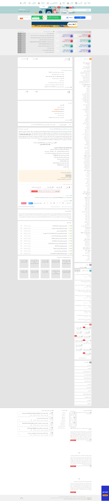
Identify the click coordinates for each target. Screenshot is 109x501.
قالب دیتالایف (87, 216)
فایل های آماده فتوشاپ (85, 255)
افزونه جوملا (87, 160)
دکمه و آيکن (87, 183)
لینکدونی (87, 128)
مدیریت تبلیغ (87, 131)
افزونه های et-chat (86, 161)
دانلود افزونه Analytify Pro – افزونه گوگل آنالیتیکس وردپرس (83, 306)
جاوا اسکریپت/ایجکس (86, 109)
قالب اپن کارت (87, 210)
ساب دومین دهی (86, 122)
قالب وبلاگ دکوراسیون (66, 272)
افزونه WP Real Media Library (32, 214)
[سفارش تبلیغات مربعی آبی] (35, 58)
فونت (88, 256)
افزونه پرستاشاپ (86, 167)
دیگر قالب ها (87, 198)
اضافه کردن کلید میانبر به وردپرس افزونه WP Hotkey (59, 238)
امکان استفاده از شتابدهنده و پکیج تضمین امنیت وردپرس (54, 84)
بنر (88, 254)
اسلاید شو (87, 172)
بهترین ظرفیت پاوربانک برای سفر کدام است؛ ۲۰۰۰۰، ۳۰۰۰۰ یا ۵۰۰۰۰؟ (42, 35)
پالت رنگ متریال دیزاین (61, 426)
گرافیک (89, 250)
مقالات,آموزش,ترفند (87, 232)
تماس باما (63, 415)
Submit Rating (68, 175)
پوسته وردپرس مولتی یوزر (85, 225)
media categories (34, 213)
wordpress (51, 214)
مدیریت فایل (87, 135)
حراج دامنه (89, 400)
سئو (88, 236)
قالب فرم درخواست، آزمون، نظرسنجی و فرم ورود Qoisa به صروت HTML (83, 311)
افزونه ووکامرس (86, 165)
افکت (88, 173)
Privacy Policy (78, 496)
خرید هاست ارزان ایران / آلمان (67, 70)
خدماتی (88, 116)
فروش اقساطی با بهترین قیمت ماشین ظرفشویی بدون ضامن (38, 433)
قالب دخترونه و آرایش (55, 262)
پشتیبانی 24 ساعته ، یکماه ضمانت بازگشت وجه (56, 82)
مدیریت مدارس (86, 136)
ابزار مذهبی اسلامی (86, 80)
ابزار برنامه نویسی (86, 240)
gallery (26, 213)
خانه (70, 124)
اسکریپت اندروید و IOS (85, 94)
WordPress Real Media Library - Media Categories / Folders (62, 214)
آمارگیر (88, 89)
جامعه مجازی (87, 108)
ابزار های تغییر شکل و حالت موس (84, 82)
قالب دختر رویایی (24, 262)
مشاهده (21, 18)
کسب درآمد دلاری (88, 381)
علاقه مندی (87, 124)
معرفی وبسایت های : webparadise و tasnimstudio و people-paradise (42, 42)
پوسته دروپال (87, 224)
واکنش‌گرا (69, 218)
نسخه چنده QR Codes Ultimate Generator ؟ (46, 44)
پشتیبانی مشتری (86, 148)
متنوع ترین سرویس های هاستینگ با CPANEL (56, 72)
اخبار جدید (89, 384)
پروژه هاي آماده (87, 247)
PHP (88, 65)
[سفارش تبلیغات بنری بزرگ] (67, 58)
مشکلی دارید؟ (49, 187)
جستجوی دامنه (87, 110)
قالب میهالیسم (87, 218)
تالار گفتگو (87, 107)
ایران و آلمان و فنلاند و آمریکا (59, 113)
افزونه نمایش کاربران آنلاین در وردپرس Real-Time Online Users (58, 243)
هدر (88, 257)
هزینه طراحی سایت (87, 374)
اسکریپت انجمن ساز (50, 33)
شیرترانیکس (87, 168)
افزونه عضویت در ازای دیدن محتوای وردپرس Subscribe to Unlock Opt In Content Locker (83, 291)
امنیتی (88, 103)
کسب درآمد (87, 151)
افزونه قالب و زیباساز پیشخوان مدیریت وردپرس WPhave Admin (83, 286)
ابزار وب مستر (87, 241)
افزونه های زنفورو (86, 162)
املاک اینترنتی (87, 102)
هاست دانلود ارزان (88, 397)
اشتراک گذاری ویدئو (86, 101)
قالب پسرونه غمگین (34, 272)
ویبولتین (88, 223)
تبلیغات (64, 412)
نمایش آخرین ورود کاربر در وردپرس (62, 230)
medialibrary (68, 213)
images (28, 213)
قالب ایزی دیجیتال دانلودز (85, 211)
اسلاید (88, 171)
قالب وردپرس (87, 221)
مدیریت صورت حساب (85, 134)
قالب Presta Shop (86, 205)
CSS (88, 87)
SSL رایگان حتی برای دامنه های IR (58, 78)
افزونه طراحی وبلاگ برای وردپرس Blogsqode (60, 248)
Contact (71, 496)
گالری (88, 190)
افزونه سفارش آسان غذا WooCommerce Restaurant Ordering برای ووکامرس (35, 413)
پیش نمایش (58, 187)
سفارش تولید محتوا (87, 378)
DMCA (74, 496)
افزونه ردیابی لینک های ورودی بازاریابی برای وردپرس (59, 228)
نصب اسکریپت (62, 423)
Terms (81, 496)
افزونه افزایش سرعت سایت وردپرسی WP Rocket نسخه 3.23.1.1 (83, 296)
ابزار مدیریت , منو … (86, 79)
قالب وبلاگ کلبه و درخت (56, 273)
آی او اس (87, 194)
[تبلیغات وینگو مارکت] (83, 267)
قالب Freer (87, 202)
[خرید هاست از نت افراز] (67, 59)
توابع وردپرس (63, 421)
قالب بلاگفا (87, 228)
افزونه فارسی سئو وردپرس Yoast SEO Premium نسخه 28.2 (83, 301)
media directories (44, 213)
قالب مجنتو (87, 217)
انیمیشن (88, 176)
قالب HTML (87, 203)
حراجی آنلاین (87, 111)
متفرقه (88, 186)
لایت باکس (87, 185)
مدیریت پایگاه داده (86, 137)
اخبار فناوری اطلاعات (87, 84)
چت (88, 149)
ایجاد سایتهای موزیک (86, 104)
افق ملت (89, 368)
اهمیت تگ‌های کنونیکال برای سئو (48, 50)
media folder (55, 213)
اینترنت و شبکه (87, 243)
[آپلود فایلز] (76, 19)
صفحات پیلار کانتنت (50, 48)
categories (20, 213)
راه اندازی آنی (62, 80)
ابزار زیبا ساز (87, 74)
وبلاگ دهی (87, 143)
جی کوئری (88, 170)
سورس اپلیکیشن (87, 193)
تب (88, 177)
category (23, 213)
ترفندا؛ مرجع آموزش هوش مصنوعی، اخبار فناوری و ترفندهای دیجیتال (42, 37)
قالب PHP (87, 204)
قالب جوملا (87, 215)
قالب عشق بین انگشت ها (66, 263)
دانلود (67, 187)
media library (63, 213)
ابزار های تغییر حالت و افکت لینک (84, 81)
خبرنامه (88, 114)
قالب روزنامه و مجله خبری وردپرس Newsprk (84, 319)
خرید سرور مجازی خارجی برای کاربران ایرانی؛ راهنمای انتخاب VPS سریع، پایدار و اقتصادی (83, 281)
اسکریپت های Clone (86, 95)
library (31, 213)
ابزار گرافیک (87, 242)
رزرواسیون (87, 121)
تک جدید (89, 390)
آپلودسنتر (87, 90)
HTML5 (87, 88)
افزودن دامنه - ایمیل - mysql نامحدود (58, 74)
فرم (88, 184)
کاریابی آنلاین (87, 150)
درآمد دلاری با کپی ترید (87, 371)
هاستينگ (87, 142)
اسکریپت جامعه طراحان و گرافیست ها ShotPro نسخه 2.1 (58, 253)
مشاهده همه (59, 31)
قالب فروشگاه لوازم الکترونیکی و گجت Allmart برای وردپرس (83, 275)
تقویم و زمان (87, 178)
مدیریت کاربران (86, 138)
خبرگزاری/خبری (86, 115)
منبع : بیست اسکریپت (35, 187)
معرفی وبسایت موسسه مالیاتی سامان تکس (46, 39)
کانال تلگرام (31, 203)
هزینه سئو (89, 365)
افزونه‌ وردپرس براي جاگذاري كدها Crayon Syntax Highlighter (37, 428)
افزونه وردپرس (62, 124)
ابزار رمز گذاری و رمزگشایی (85, 73)
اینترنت (88, 69)
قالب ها (89, 197)
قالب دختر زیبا (45, 272)
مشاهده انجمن (20, 31)
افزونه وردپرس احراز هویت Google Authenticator (60, 225)
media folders (59, 213)
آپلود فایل (89, 403)
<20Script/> (22, 10)
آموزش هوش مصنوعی (87, 394)
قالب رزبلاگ (87, 229)
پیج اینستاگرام (23, 203)
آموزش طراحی (87, 62)
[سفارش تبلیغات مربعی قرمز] (24, 58)
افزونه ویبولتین (87, 166)
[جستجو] (58, 10)
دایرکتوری (87, 117)
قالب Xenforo (87, 209)
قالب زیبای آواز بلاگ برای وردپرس (42, 418)
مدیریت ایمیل (87, 130)
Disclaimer (84, 496)
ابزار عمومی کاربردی (86, 76)
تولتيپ (88, 179)
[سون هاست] (46, 19)
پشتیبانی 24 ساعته (61, 115)
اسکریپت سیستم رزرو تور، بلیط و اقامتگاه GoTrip (84, 315)
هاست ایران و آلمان (61, 107)
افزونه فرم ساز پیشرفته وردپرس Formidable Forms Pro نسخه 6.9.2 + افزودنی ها (55, 233)
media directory (50, 213)
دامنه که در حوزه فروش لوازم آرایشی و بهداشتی (46, 46)
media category (40, 213)
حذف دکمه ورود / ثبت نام (49, 52)
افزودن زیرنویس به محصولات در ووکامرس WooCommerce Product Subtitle (35, 423)
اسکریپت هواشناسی (86, 97)
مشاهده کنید (72, 440)
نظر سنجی (87, 141)
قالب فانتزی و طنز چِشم (34, 263)
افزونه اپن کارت (86, 159)
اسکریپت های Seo (86, 96)
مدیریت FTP (87, 246)
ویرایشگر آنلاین (86, 144)
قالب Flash (87, 201)
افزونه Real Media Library (41, 214)
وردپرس (87, 237)
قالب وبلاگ (88, 227)
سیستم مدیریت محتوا (86, 123)
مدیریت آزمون (87, 129)
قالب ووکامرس (87, 222)
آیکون (88, 251)
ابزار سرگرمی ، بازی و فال (85, 75)
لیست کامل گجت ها (82, 358)
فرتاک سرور (70, 103)
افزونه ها (21, 129)
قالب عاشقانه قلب (24, 272)
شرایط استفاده (62, 424)
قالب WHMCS (87, 208)
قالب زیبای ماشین (45, 262)
